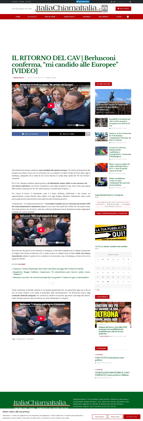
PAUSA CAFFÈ (69, 16)
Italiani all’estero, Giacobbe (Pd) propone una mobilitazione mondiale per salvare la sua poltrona (113, 330)
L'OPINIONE (99, 354)
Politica (48, 77)
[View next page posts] (53, 283)
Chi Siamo (15, 1)
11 (102, 273)
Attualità (32, 16)
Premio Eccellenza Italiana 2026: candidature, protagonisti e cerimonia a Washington (120, 152)
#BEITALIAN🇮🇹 (50, 16)
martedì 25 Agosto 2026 (106, 112)
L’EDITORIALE (102, 324)
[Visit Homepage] (71, 8)
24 (98, 281)
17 (97, 277)
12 (108, 273)
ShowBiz (86, 16)
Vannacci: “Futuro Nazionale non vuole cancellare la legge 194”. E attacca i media (48, 269)
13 (113, 273)
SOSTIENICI (124, 8)
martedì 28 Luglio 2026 (118, 336)
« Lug (97, 289)
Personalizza (99, 417)
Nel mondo (103, 16)
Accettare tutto (131, 417)
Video (54, 77)
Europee (30, 339)
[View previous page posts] (49, 283)
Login (114, 1)
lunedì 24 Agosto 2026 (118, 173)
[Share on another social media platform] (88, 134)
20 (113, 277)
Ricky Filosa (104, 336)
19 (108, 277)
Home (18, 16)
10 (97, 273)
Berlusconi (21, 339)
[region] (71, 415)
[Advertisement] (71, 37)
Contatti (21, 1)
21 (118, 277)
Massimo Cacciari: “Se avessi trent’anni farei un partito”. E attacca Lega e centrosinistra (51, 277)
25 (103, 281)
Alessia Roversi (18, 77)
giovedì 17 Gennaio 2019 (35, 77)
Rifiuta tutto (115, 417)
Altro (119, 16)
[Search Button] (130, 1)
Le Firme (28, 1)
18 (103, 277)
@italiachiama (113, 204)
